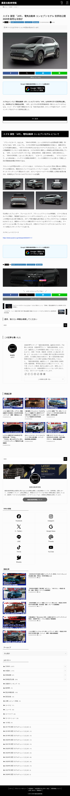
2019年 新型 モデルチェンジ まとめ (18, 735)
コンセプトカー (28, 22)
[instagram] (35, 374)
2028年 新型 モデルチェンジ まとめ (18, 774)
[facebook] (29, 374)
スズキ (6, 22)
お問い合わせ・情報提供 (34, 790)
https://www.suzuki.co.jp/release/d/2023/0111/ (17, 238)
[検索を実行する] (65, 325)
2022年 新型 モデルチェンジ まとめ (18, 748)
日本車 (9, 666)
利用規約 (31, 788)
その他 (9, 722)
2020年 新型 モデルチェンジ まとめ (18, 740)
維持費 (9, 688)
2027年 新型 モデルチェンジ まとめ (18, 770)
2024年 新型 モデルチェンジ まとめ (18, 757)
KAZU (12, 355)
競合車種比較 (11, 692)
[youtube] (44, 374)
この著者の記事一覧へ (44, 379)
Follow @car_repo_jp (31, 280)
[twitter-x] (32, 374)
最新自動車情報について (34, 499)
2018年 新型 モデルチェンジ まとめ (18, 731)
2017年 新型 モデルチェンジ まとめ (18, 727)
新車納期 (9, 675)
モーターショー (11, 718)
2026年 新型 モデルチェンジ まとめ (18, 766)
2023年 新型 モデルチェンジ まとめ (18, 753)
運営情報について (56, 788)
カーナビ (9, 705)
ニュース (9, 709)
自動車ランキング (12, 684)
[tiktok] (38, 374)
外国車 (9, 671)
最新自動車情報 (9, 3)
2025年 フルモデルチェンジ (17, 22)
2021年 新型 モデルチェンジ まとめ (18, 744)
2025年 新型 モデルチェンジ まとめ (18, 761)
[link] (26, 374)
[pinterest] (41, 374)
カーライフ (10, 714)
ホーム (11, 788)
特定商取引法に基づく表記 (42, 788)
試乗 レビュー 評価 (13, 701)
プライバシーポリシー (21, 788)
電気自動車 (36, 22)
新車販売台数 (11, 679)
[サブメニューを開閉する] (65, 666)
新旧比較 (9, 697)
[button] (10, 73)
